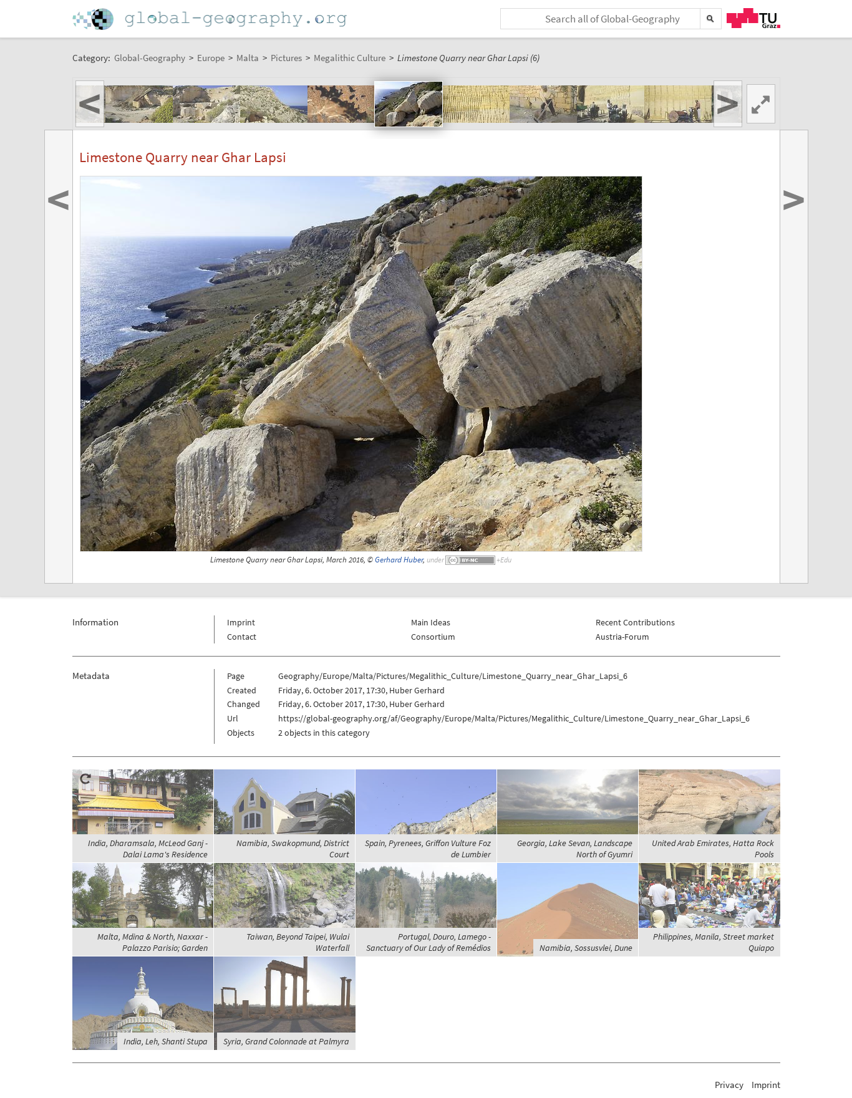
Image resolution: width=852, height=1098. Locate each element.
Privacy (729, 1085)
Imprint (241, 622)
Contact (241, 636)
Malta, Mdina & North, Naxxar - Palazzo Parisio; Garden (152, 942)
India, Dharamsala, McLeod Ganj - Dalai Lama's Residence (148, 848)
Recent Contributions (635, 622)
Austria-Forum (622, 636)
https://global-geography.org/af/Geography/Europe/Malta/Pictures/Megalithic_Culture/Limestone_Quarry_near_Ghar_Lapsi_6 (514, 718)
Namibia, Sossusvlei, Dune (586, 947)
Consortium (433, 636)
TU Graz (753, 18)
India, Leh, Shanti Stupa (165, 1041)
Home (210, 19)
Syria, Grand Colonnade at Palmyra (286, 1041)
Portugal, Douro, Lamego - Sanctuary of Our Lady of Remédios (428, 942)
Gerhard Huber (399, 559)
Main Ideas (430, 622)
